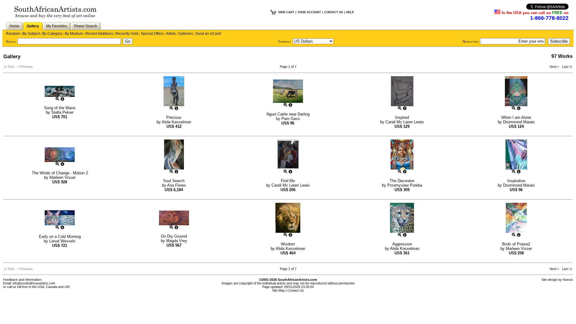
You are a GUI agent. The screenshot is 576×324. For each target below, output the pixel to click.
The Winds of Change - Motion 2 (60, 173)
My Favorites (56, 26)
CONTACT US (333, 12)
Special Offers (152, 34)
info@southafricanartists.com (34, 283)
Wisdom (288, 244)
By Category (52, 34)
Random (13, 34)
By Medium (74, 34)
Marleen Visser (63, 177)
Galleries (185, 34)
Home (15, 26)
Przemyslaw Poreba (404, 185)
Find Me (288, 180)
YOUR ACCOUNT (309, 12)
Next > (555, 66)
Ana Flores (176, 185)
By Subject (31, 34)
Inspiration (516, 180)
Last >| (566, 66)
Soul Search (173, 180)
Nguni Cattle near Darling (288, 114)
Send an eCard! (208, 34)
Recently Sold (127, 34)
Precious (174, 117)
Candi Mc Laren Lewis (405, 122)
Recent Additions (99, 34)
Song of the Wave (59, 108)
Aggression (402, 244)
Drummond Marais (519, 122)
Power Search (85, 26)
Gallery (33, 26)
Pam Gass (290, 118)
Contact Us (295, 290)
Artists (171, 34)
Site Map (278, 290)
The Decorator (402, 180)
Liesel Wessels (62, 241)
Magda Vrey (176, 240)
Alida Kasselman (176, 122)
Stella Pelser (62, 112)
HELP (350, 12)
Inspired (402, 117)
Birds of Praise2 (516, 244)
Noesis (568, 279)
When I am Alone (516, 117)
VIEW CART (286, 12)
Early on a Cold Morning (60, 236)
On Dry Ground (174, 236)
